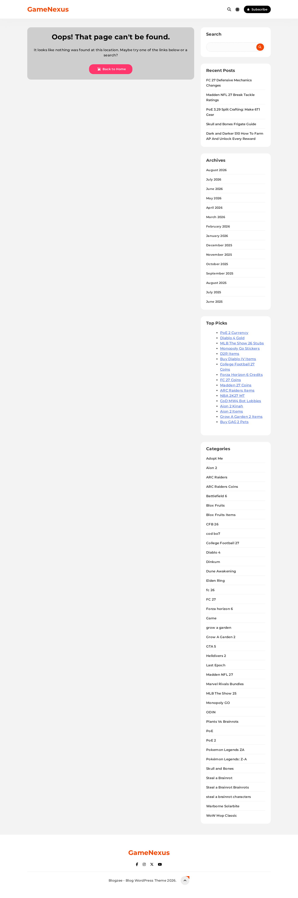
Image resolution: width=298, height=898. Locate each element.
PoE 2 (211, 740)
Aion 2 (211, 468)
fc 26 (210, 590)
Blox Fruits (215, 505)
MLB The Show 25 (221, 693)
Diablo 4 (213, 552)
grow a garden (218, 627)
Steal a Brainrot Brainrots (227, 787)
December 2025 (219, 245)
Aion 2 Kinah (231, 406)
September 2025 (219, 273)
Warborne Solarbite (222, 806)
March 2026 (215, 217)
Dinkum (213, 562)
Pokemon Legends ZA (225, 750)
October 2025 (217, 264)
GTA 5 (211, 646)
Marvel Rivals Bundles (225, 684)
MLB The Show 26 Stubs (242, 343)
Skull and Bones (220, 768)
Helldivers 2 (216, 656)
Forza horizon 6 (219, 609)
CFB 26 (212, 524)
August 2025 (216, 283)
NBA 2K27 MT (232, 396)
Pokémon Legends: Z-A (226, 759)
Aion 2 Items (231, 411)
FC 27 (211, 599)
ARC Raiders (216, 477)
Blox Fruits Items (221, 515)
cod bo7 (213, 534)
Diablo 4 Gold (232, 338)
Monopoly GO (218, 703)
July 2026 (213, 179)
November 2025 (219, 255)
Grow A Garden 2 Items (241, 417)
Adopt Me (214, 458)
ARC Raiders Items (237, 390)
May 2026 (213, 198)
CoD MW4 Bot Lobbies (240, 401)
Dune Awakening (221, 571)
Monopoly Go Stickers (240, 348)
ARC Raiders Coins (222, 487)
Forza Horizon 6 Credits (241, 375)
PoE (209, 731)
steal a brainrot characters (228, 797)
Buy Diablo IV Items (238, 359)
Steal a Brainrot (219, 778)
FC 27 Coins (230, 380)
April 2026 (214, 208)
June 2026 (214, 189)
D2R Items (229, 354)
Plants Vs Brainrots (222, 721)
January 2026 (217, 236)
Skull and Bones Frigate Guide (231, 124)
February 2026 (218, 226)
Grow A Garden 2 (221, 637)
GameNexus (48, 9)
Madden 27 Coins (236, 385)
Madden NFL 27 (219, 674)
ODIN (211, 712)
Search (213, 34)
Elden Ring (215, 580)
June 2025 (214, 302)
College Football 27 (222, 543)
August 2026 (216, 170)
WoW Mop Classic (221, 815)
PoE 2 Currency (234, 333)
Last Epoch (215, 665)
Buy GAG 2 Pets (234, 422)
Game (211, 618)
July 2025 (213, 292)
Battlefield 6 (216, 496)
